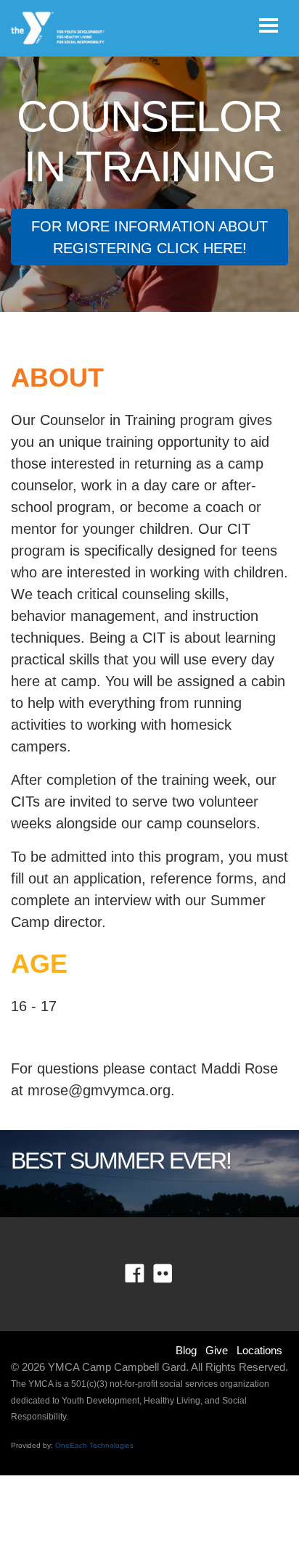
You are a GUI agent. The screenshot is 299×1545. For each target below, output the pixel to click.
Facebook (145, 1274)
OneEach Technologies (94, 1445)
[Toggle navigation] (268, 25)
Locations (259, 1350)
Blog (186, 1350)
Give (216, 1350)
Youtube (173, 1274)
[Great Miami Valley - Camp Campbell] (58, 28)
